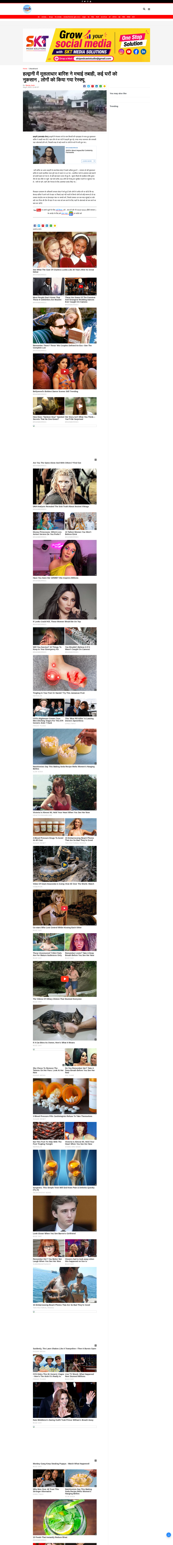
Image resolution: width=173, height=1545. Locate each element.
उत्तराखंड (44, 17)
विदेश (92, 17)
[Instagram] (87, 1)
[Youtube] (90, 1)
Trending (114, 106)
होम (39, 17)
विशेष (123, 17)
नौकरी (97, 17)
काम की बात (104, 17)
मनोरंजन (114, 17)
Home (25, 69)
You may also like (118, 93)
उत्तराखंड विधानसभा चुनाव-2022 (71, 17)
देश (89, 17)
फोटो (133, 17)
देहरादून (51, 17)
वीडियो (128, 17)
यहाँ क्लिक (59, 210)
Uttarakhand (33, 69)
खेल (120, 17)
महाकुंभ (84, 17)
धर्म (110, 17)
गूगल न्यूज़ (65, 213)
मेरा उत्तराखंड (58, 17)
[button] (149, 9)
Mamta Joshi (30, 85)
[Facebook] (82, 1)
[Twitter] (84, 1)
